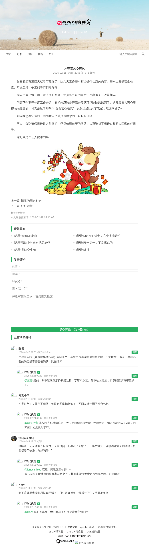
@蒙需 (28, 380)
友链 (40, 54)
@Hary (28, 511)
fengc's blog (26, 437)
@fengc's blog (32, 469)
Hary (22, 484)
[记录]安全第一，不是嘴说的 (94, 242)
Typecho (83, 527)
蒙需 (21, 348)
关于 (51, 54)
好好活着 (27, 206)
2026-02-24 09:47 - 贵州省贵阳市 (40, 418)
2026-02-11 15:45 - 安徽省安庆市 (35, 488)
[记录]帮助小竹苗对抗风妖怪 (32, 242)
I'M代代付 (30, 372)
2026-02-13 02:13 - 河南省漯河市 (35, 399)
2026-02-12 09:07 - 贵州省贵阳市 (40, 507)
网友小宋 (24, 395)
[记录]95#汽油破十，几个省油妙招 (98, 235)
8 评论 (91, 72)
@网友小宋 (31, 422)
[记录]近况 (82, 249)
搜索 (143, 54)
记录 (19, 54)
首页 (8, 54)
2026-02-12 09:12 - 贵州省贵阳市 (40, 465)
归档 (30, 54)
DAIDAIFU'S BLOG (52, 527)
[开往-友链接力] (84, 543)
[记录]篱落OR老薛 (25, 235)
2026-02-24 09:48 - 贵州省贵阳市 (40, 376)
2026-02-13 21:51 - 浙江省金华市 (35, 352)
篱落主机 (111, 527)
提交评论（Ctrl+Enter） (74, 329)
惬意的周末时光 (31, 200)
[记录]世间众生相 (25, 249)
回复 (135, 352)
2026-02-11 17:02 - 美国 (31, 441)
